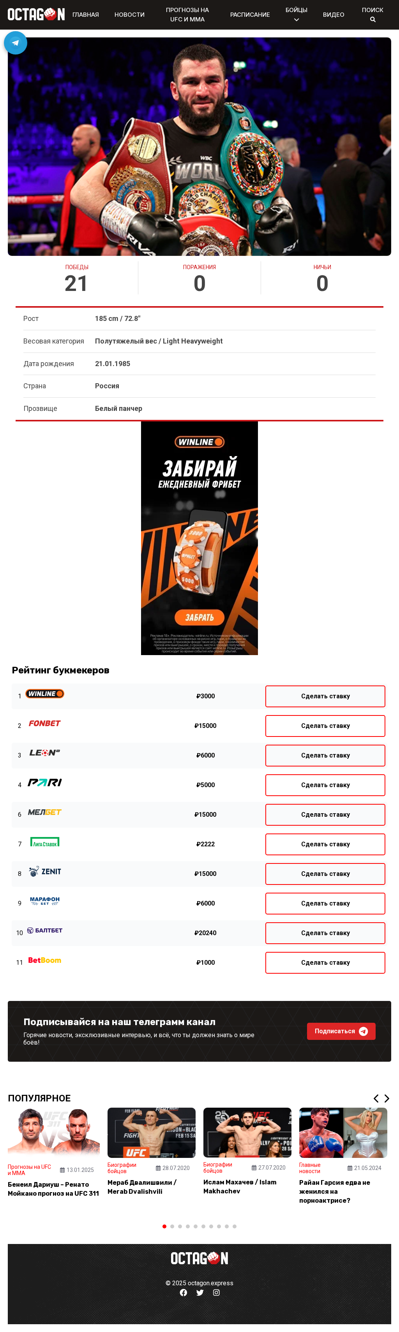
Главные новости (310, 1168)
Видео (333, 14)
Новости (130, 14)
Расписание (250, 14)
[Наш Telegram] (15, 43)
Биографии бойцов (122, 1168)
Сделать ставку (325, 696)
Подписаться (335, 1031)
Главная (85, 14)
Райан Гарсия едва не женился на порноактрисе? (334, 1191)
